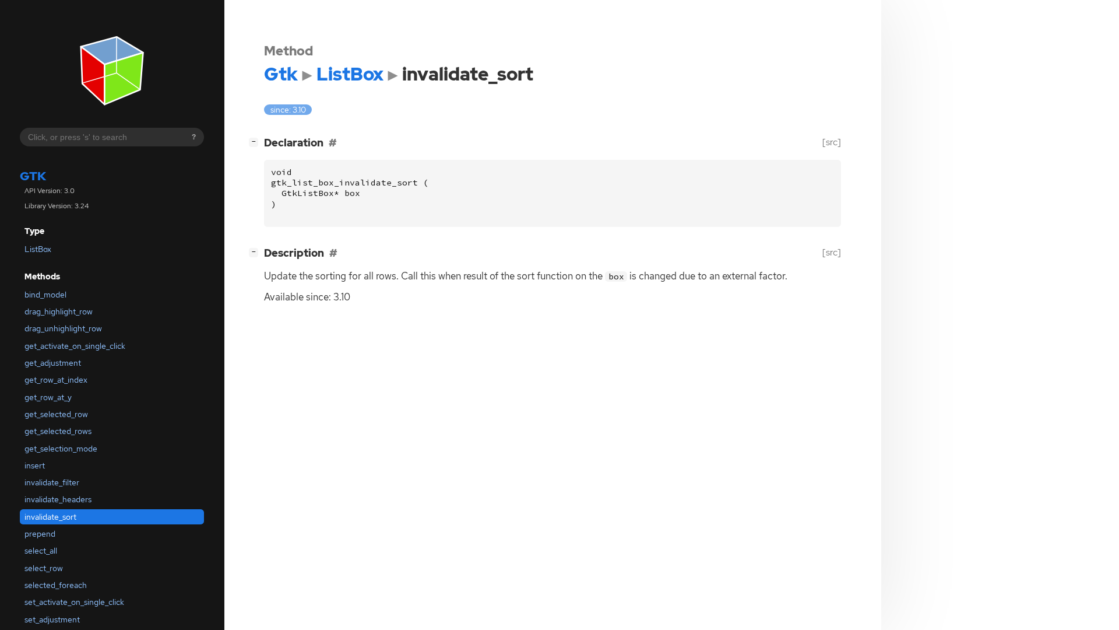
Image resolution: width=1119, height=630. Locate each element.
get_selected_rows (58, 431)
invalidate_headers (58, 499)
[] (255, 141)
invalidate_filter (51, 482)
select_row (43, 568)
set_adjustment (52, 619)
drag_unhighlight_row (63, 328)
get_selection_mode (60, 448)
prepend (39, 533)
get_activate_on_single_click (74, 346)
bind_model (45, 294)
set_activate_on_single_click (74, 602)
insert (34, 465)
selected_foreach (55, 585)
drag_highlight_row (58, 311)
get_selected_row (56, 414)
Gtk (33, 176)
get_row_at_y (48, 397)
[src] (831, 142)
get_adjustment (52, 363)
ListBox (37, 249)
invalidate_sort (50, 517)
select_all (40, 550)
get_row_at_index (55, 379)
